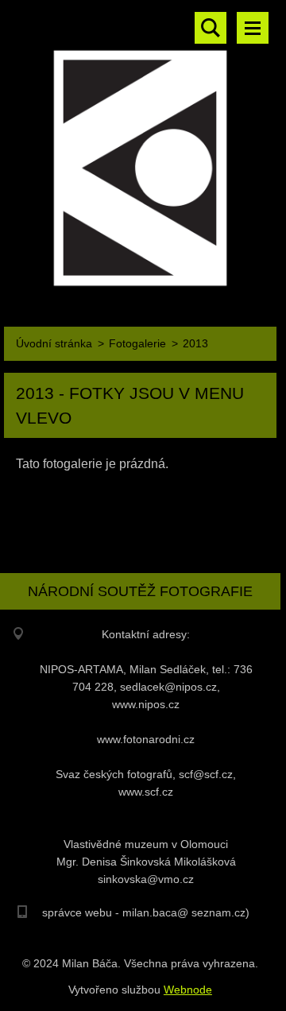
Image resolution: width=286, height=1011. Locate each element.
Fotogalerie (137, 343)
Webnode (188, 989)
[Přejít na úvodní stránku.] (140, 149)
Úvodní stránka (54, 343)
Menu (253, 28)
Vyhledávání (210, 28)
